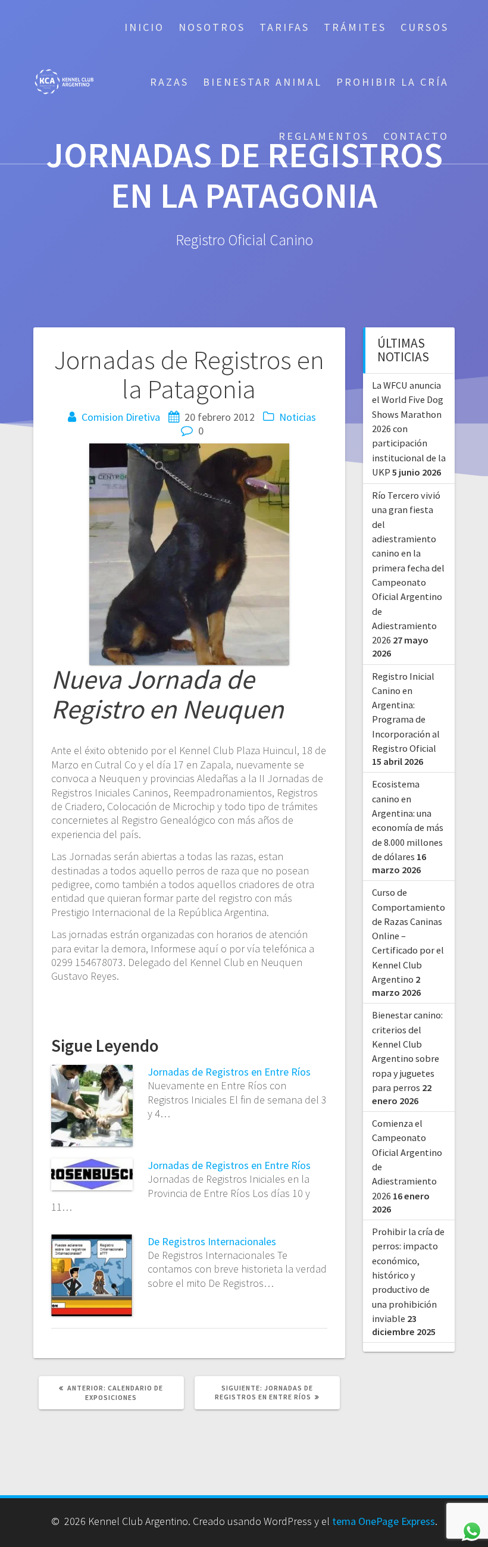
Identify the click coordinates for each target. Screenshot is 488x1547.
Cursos (425, 27)
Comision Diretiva (121, 417)
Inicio (144, 27)
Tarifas (284, 27)
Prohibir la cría (392, 82)
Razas (169, 82)
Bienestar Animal (262, 82)
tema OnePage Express (383, 1521)
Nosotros (212, 27)
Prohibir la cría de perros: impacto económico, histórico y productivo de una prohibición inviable (408, 1275)
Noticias (297, 417)
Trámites (355, 27)
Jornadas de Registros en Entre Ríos (229, 1072)
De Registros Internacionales (212, 1241)
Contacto (416, 136)
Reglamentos (324, 136)
